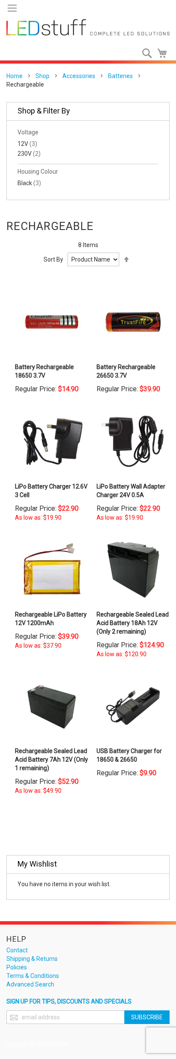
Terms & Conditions (32, 975)
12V (27, 143)
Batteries (120, 76)
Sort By (53, 259)
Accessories (78, 76)
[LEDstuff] (88, 27)
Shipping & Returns (32, 958)
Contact (17, 950)
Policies (16, 967)
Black (29, 183)
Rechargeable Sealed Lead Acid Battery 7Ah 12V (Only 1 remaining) (51, 759)
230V (29, 153)
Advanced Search (30, 984)
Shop (42, 76)
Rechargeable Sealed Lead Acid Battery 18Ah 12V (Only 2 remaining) (133, 623)
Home (14, 76)
